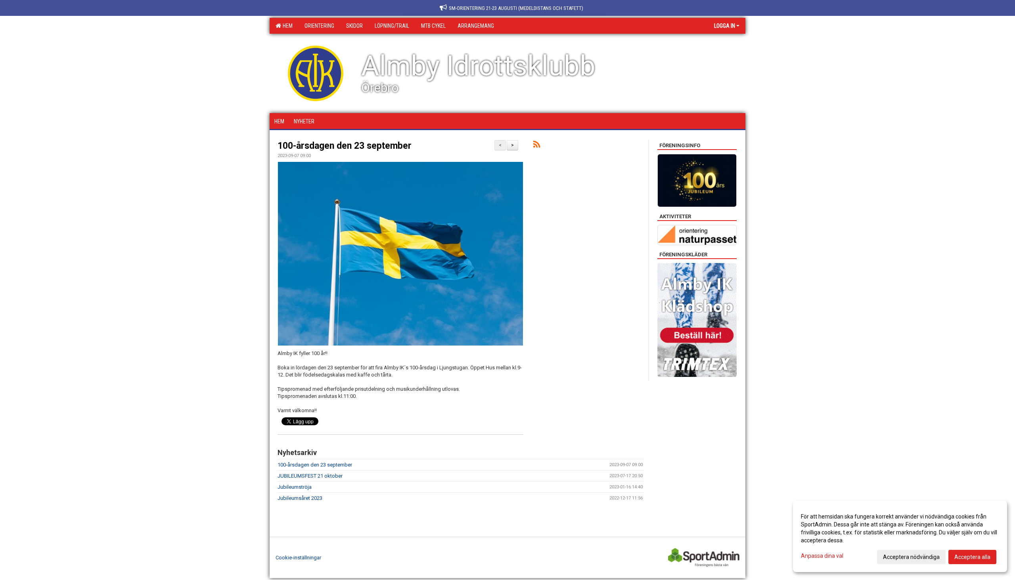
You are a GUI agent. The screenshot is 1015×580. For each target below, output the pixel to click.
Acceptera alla (972, 557)
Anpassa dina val (822, 556)
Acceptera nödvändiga (911, 557)
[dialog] (900, 536)
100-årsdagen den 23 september (345, 145)
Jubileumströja (295, 487)
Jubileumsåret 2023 (300, 498)
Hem (286, 26)
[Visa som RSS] (536, 146)
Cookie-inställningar (298, 558)
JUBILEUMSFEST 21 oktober (310, 476)
